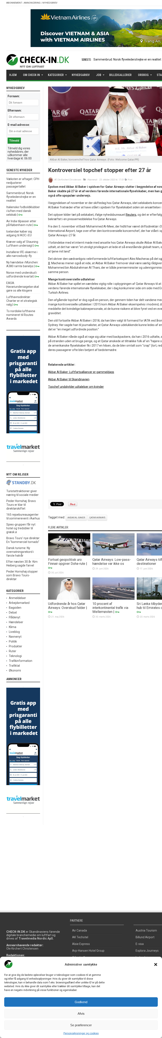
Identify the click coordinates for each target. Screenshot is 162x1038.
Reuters (131, 214)
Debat (13, 612)
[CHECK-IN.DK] (37, 64)
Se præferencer (81, 1025)
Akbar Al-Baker (76, 517)
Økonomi (15, 670)
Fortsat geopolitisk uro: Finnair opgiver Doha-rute (66, 562)
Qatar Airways (97, 517)
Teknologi (15, 656)
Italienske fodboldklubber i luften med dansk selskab (23, 210)
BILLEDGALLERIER (120, 75)
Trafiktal (14, 665)
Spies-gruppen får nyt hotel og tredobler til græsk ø (20, 528)
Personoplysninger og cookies (81, 1033)
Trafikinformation (20, 660)
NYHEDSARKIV (81, 75)
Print (130, 180)
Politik (13, 641)
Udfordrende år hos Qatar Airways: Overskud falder (66, 606)
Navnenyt (92, 180)
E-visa (140, 944)
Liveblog (14, 631)
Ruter (12, 651)
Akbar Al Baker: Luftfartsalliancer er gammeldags (81, 372)
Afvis (81, 1013)
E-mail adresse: (19, 124)
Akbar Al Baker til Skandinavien (68, 379)
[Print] (125, 180)
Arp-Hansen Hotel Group (88, 950)
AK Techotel (80, 937)
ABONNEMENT (14, 2)
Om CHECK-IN (31, 75)
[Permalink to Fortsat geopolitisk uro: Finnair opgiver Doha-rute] (69, 554)
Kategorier (56, 75)
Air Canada (79, 930)
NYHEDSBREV (49, 2)
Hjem (13, 75)
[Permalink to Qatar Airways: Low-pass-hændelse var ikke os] (113, 554)
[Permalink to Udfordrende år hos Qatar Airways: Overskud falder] (69, 598)
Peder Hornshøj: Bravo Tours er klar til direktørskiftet (21, 504)
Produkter (15, 646)
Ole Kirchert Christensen (69, 180)
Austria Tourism (146, 930)
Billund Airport (145, 937)
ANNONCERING (32, 2)
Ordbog (143, 75)
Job (98, 75)
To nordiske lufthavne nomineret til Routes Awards (20, 314)
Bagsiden (15, 607)
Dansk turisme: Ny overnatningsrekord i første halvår (20, 551)
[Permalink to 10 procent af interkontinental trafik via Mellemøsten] (113, 598)
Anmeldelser (17, 598)
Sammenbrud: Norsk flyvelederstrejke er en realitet (127, 59)
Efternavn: (15, 110)
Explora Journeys (147, 950)
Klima (12, 627)
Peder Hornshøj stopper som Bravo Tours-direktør (22, 575)
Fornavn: (14, 96)
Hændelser (16, 622)
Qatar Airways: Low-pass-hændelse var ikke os (111, 562)
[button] (156, 964)
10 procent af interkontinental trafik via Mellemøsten (110, 608)
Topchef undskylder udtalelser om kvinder (76, 386)
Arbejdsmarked (19, 602)
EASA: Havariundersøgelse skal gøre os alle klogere (22, 286)
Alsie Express (81, 944)
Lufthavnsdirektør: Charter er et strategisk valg (21, 300)
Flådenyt (14, 617)
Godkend (81, 1002)
